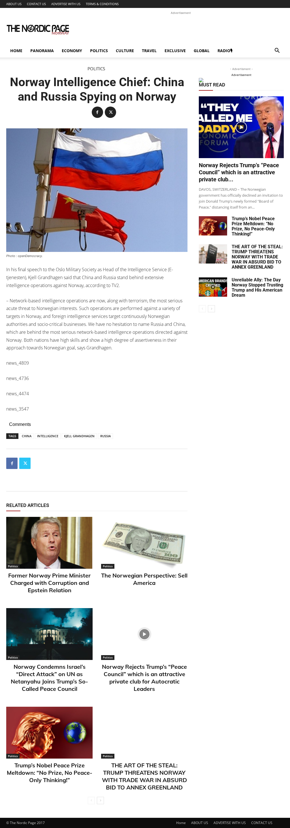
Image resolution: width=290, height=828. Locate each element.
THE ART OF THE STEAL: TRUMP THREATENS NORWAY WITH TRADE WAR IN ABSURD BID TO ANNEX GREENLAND (144, 776)
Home (16, 50)
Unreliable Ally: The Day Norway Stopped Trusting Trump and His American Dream (257, 287)
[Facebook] (97, 112)
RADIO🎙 (225, 50)
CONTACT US (36, 4)
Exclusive (175, 50)
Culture (125, 50)
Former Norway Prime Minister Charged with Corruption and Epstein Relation (49, 583)
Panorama (42, 50)
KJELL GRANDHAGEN (79, 436)
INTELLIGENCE (47, 436)
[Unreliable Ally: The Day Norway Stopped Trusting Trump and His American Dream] (213, 287)
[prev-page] (91, 800)
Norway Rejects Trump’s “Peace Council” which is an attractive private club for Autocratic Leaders (144, 677)
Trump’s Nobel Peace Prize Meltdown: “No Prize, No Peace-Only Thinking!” (49, 773)
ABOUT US (14, 4)
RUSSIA (105, 436)
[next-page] (100, 800)
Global (202, 50)
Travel (149, 50)
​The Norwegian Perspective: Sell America (144, 579)
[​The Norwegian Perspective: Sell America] (144, 543)
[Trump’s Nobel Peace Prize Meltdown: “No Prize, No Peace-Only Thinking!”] (49, 733)
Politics (99, 50)
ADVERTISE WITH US (65, 4)
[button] (277, 51)
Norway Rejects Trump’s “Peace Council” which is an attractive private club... (239, 172)
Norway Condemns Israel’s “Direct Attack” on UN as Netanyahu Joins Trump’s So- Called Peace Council (49, 677)
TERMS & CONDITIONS (102, 4)
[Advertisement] (180, 28)
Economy (72, 50)
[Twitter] (110, 112)
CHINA (26, 436)
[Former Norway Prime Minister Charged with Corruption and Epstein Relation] (49, 543)
